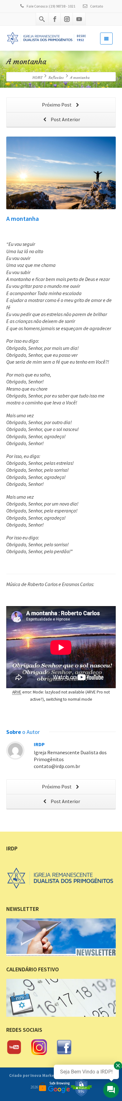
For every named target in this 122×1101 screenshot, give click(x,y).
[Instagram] (67, 19)
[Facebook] (54, 19)
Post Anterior (65, 119)
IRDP (39, 744)
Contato (96, 6)
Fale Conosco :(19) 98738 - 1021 (51, 6)
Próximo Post (57, 104)
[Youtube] (79, 19)
